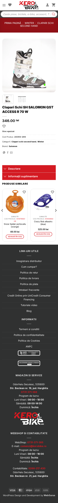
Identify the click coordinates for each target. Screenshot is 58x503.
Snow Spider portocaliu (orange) (15, 225)
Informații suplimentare (23, 176)
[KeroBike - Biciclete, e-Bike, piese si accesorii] (29, 5)
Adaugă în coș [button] (15, 237)
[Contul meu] (47, 5)
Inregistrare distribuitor (29, 261)
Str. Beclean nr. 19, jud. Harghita (29, 388)
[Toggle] (5, 169)
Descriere (14, 168)
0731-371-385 (35, 442)
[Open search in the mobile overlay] (29, 14)
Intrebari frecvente (29, 289)
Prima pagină (12, 23)
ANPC (29, 346)
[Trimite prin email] (11, 152)
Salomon (13, 146)
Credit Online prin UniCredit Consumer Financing (29, 297)
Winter (29, 23)
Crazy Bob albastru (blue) (43, 222)
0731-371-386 (29, 392)
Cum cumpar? (29, 266)
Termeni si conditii (29, 329)
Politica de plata (29, 284)
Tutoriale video (29, 305)
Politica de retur (29, 272)
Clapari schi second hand (37, 24)
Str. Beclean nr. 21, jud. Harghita (29, 475)
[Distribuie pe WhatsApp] (4, 152)
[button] (4, 5)
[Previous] (7, 65)
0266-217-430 (36, 468)
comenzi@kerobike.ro (33, 446)
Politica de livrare (29, 278)
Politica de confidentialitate (29, 334)
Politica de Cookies (29, 340)
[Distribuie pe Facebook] (8, 152)
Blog (29, 310)
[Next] (51, 65)
